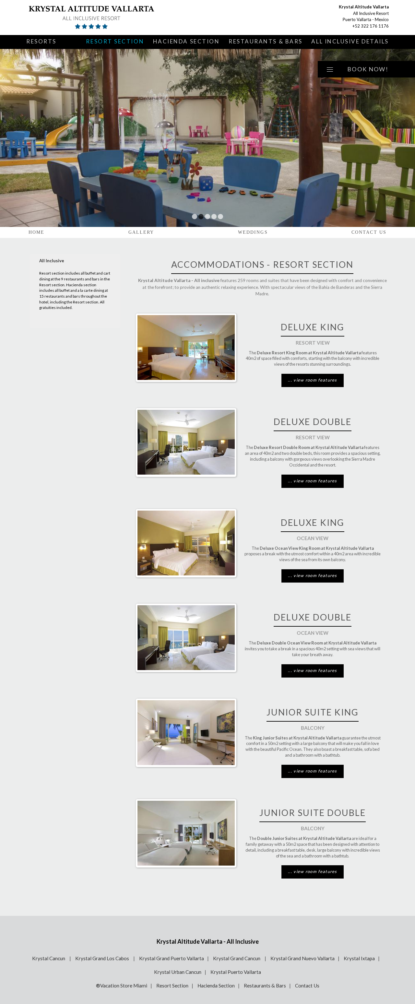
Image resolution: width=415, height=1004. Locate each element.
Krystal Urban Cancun (177, 972)
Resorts (41, 41)
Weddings (253, 232)
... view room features (312, 380)
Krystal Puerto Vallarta (235, 972)
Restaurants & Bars (265, 41)
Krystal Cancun (49, 958)
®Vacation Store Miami (121, 985)
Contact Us (368, 232)
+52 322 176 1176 (370, 26)
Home (36, 232)
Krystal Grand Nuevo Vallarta (302, 958)
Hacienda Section (186, 41)
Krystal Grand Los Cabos (102, 958)
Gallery (141, 232)
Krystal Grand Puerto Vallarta (171, 958)
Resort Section (115, 41)
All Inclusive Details (350, 41)
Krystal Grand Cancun (237, 958)
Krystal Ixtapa (359, 958)
